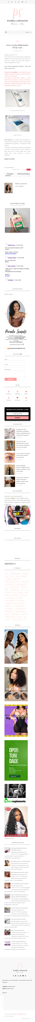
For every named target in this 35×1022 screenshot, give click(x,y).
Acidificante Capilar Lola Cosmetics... (15, 230)
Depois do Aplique (9, 581)
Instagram (17, 393)
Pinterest (9, 400)
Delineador (8, 579)
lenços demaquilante (21, 608)
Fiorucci (18, 581)
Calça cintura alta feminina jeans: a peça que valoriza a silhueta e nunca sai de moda (23, 444)
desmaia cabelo (9, 606)
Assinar (17, 417)
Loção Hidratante (21, 584)
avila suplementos (9, 598)
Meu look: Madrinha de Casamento (19, 883)
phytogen (19, 617)
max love (7, 614)
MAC (6, 587)
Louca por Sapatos (10, 584)
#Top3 (6, 573)
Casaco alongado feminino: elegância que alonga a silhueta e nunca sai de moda (23, 468)
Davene (17, 576)
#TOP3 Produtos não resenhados (19, 908)
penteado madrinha (10, 617)
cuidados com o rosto (11, 603)
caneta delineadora (10, 600)
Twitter (26, 393)
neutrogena (24, 614)
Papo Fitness (8, 592)
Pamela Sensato (21, 183)
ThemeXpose (20, 1014)
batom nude (19, 598)
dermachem (21, 603)
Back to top (25, 1018)
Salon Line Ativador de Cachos (18, 919)
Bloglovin (17, 400)
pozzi (25, 617)
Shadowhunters (23, 595)
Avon (6, 576)
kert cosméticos (9, 608)
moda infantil (15, 614)
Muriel (7, 589)
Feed (26, 400)
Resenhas (7, 595)
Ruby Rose (14, 595)
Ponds (26, 592)
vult (24, 619)
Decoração (23, 576)
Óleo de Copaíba (8, 294)
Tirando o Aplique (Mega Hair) (18, 941)
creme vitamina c (21, 600)
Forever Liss (25, 581)
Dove (17, 41)
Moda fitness (24, 587)
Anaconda (25, 573)
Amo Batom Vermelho (15, 573)
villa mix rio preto (16, 619)
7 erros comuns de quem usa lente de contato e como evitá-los (23, 455)
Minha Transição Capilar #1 (17, 930)
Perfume (21, 592)
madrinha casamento (20, 611)
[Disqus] (17, 262)
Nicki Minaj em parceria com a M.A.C (19, 872)
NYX (22, 589)
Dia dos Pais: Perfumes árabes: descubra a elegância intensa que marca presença (22, 480)
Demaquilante (16, 579)
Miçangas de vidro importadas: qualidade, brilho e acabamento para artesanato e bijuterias (23, 432)
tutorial (7, 619)
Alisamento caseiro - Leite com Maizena (20, 861)
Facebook (9, 393)
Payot (15, 592)
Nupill (26, 589)
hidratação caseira (19, 606)
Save (29, 169)
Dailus (11, 576)
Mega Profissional (14, 587)
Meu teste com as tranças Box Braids (13, 496)
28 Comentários (9, 167)
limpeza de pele (9, 611)
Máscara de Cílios (15, 589)
